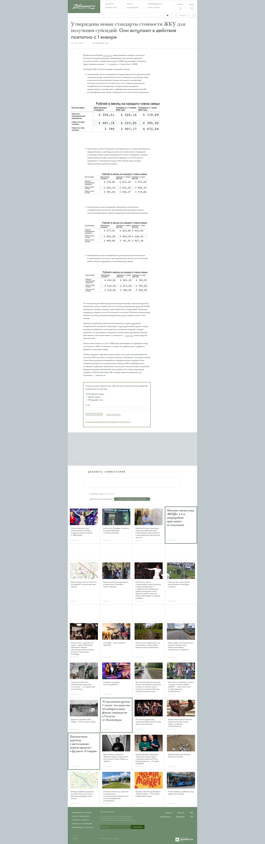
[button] (94, 414)
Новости (109, 4)
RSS (192, 817)
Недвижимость (155, 4)
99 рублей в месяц (96, 394)
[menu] (132, 6)
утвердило (107, 55)
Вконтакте (181, 813)
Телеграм (169, 813)
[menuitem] (111, 4)
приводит (129, 335)
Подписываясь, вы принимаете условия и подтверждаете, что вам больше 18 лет (108, 422)
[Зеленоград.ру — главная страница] (84, 6)
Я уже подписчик (114, 414)
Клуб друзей (154, 8)
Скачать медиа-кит (80, 816)
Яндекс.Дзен (180, 817)
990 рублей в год (95, 400)
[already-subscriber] (114, 414)
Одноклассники (165, 817)
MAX (191, 813)
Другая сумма (94, 397)
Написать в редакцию (82, 824)
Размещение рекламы (82, 812)
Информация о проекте (83, 827)
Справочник (111, 8)
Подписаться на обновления (102, 499)
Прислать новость (80, 820)
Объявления (132, 8)
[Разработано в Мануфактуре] (184, 841)
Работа (130, 4)
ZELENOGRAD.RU (100, 43)
